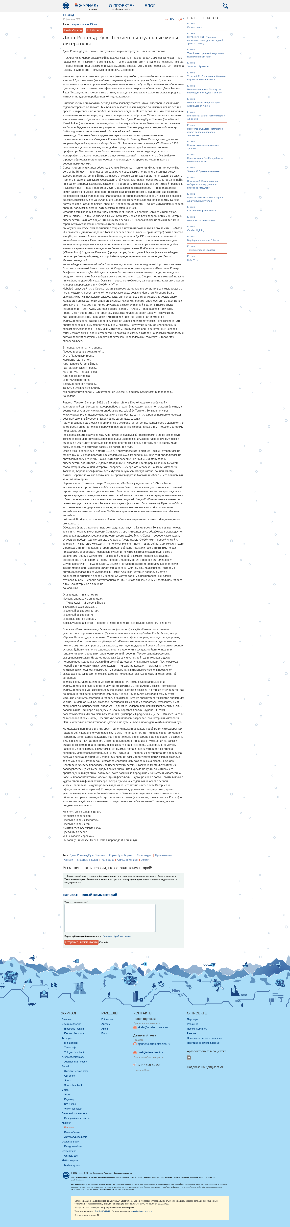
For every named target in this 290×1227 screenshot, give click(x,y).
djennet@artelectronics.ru (154, 1044)
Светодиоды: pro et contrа (201, 210)
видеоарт (70, 1099)
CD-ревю (69, 1075)
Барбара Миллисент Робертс (203, 240)
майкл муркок (70, 1160)
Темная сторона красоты (201, 250)
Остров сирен (194, 27)
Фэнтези (68, 859)
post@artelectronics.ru (152, 1052)
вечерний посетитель (74, 1113)
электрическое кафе (76, 1071)
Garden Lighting (195, 230)
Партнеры (193, 1019)
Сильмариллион (127, 859)
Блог (150, 5)
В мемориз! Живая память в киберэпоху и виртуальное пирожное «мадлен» (202, 184)
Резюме (191, 1033)
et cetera (191, 23)
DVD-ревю (70, 1103)
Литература (144, 855)
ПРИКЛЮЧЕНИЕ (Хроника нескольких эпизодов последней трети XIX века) (205, 40)
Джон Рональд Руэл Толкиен (87, 855)
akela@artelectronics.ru (153, 1027)
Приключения (163, 855)
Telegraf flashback (74, 1052)
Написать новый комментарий (90, 895)
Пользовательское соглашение (205, 1038)
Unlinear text (71, 1155)
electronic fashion (71, 1023)
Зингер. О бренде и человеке (203, 171)
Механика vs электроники (201, 220)
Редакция (192, 1023)
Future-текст (108, 1019)
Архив (105, 1028)
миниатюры (71, 1042)
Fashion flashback (74, 1033)
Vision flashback (73, 1108)
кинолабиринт (72, 1132)
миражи (66, 1122)
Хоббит (145, 859)
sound (65, 1066)
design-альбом (70, 1141)
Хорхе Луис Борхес (121, 855)
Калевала (108, 859)
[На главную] (65, 6)
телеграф (67, 1038)
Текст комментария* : (76, 902)
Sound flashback (73, 1085)
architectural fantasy (73, 1056)
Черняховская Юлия (84, 24)
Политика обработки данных (117, 936)
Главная (66, 1019)
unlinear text (69, 1151)
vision (65, 1089)
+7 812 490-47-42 (102, 1211)
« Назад (68, 14)
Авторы (105, 1023)
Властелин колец (87, 859)
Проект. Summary (197, 1028)
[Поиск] (225, 6)
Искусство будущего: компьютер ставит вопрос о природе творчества (205, 132)
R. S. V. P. (192, 259)
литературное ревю (75, 1136)
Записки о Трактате (198, 66)
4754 (172, 19)
